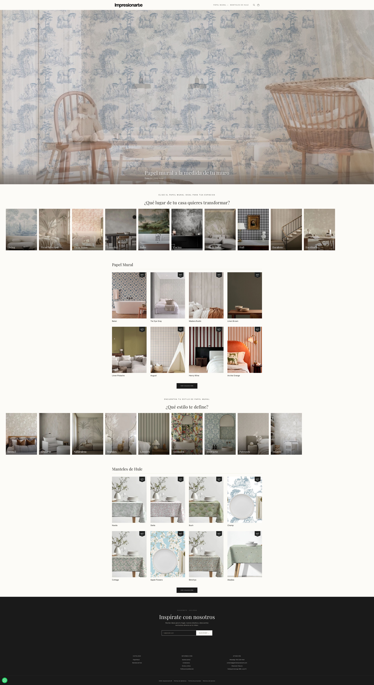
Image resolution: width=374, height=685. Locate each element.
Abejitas (230, 580)
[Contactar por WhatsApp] (4, 680)
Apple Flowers (156, 580)
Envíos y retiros (186, 666)
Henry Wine (194, 375)
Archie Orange (233, 375)
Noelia (114, 525)
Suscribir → (204, 633)
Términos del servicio (209, 681)
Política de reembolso (180, 681)
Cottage (115, 580)
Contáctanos (186, 663)
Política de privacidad (194, 681)
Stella (152, 525)
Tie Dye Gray (156, 321)
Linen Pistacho (118, 375)
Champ (230, 525)
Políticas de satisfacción (187, 669)
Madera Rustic (195, 321)
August (153, 375)
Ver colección (187, 386)
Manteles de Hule (127, 468)
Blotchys (192, 580)
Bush (191, 525)
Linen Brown (232, 321)
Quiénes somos (186, 659)
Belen (114, 321)
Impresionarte (167, 681)
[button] (220, 5)
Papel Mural (122, 264)
